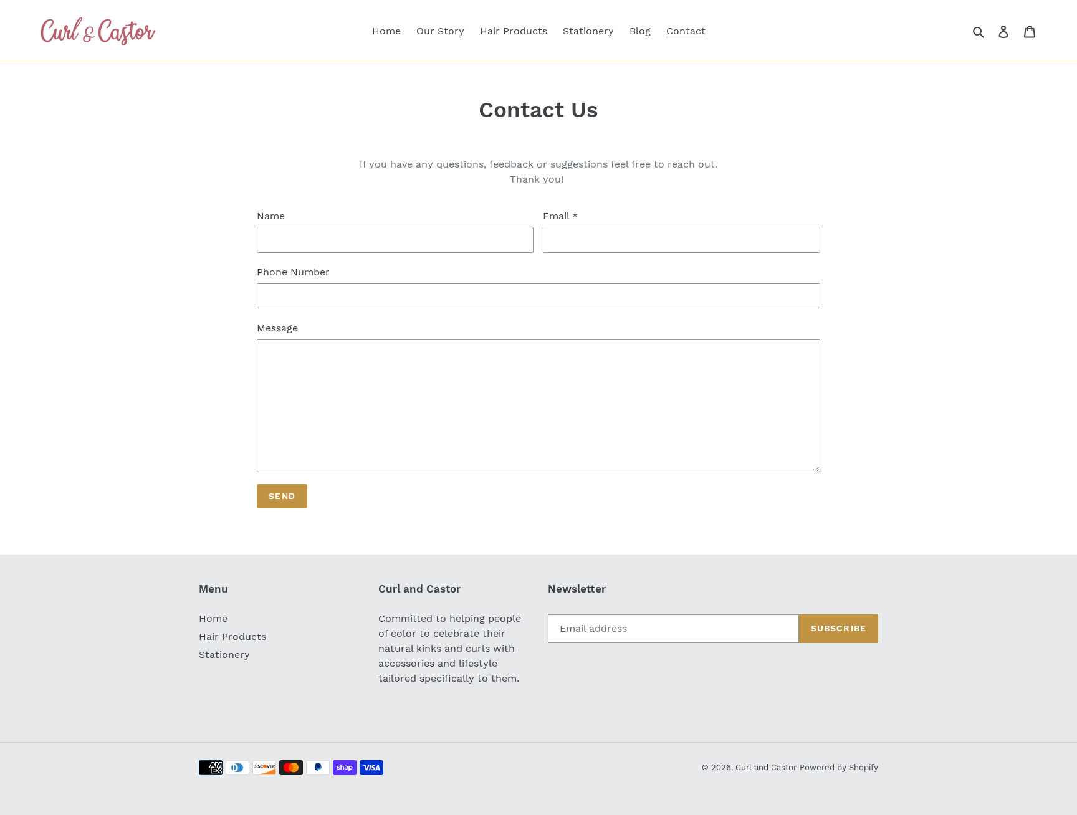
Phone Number (293, 272)
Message (277, 328)
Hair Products (232, 636)
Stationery (224, 654)
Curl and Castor (766, 767)
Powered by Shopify (839, 767)
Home (213, 618)
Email (560, 216)
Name (271, 216)
